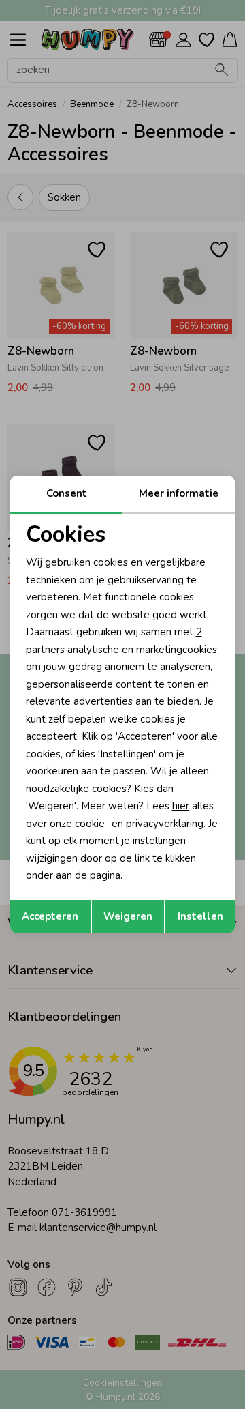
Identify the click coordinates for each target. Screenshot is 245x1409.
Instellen (200, 916)
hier (180, 806)
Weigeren (127, 916)
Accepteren (50, 916)
